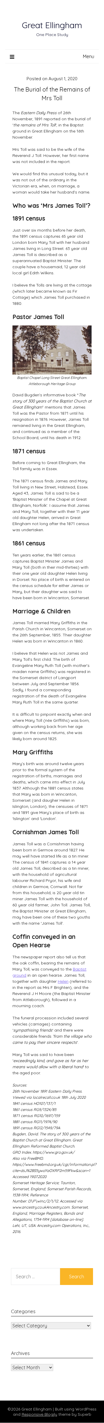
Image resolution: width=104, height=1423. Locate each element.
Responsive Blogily (39, 1414)
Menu (88, 56)
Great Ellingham (52, 25)
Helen (63, 981)
